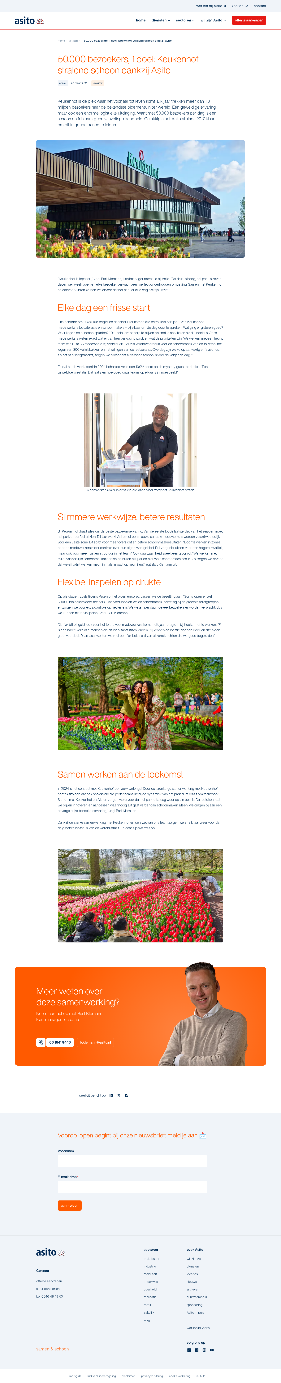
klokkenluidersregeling (102, 1376)
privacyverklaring (152, 1376)
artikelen (74, 41)
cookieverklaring (179, 1376)
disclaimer (128, 1376)
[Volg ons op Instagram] (204, 1350)
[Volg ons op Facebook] (196, 1350)
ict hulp (201, 1376)
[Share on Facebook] (126, 1095)
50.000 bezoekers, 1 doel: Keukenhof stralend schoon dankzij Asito (128, 41)
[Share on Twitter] (119, 1095)
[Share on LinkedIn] (111, 1095)
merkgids (75, 1376)
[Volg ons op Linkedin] (189, 1350)
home (61, 41)
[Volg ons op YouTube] (212, 1350)
